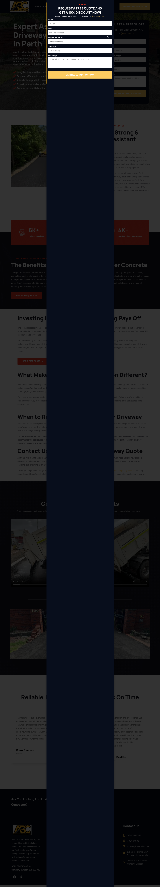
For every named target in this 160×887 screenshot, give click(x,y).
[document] (80, 443)
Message (52, 55)
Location (52, 46)
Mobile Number (55, 37)
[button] (107, 36)
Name (51, 19)
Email (50, 28)
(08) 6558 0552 (98, 16)
